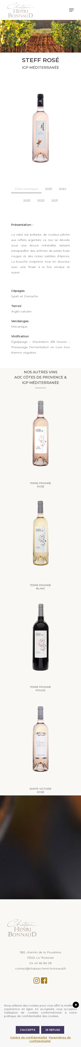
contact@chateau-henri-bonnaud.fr (40, 968)
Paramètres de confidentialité (50, 1039)
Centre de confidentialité (28, 1037)
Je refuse (52, 1029)
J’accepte (27, 1029)
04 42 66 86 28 (40, 963)
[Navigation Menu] (71, 10)
